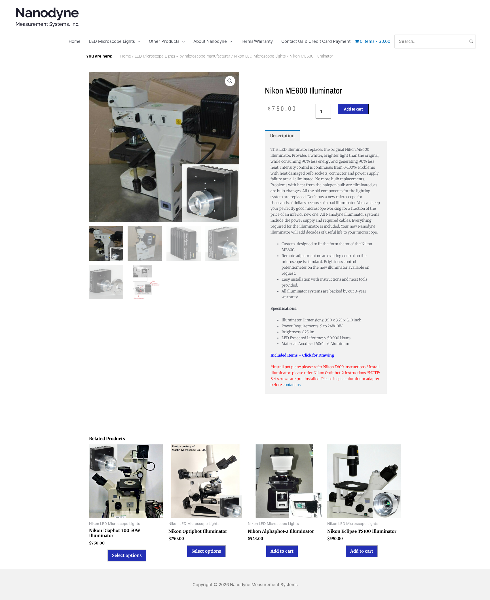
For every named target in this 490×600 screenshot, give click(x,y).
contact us (292, 384)
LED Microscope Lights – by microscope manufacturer (182, 56)
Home (125, 56)
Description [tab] (282, 135)
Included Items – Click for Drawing (302, 355)
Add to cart (353, 109)
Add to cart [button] (282, 551)
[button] (230, 81)
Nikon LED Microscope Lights (260, 56)
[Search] (472, 41)
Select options (127, 555)
